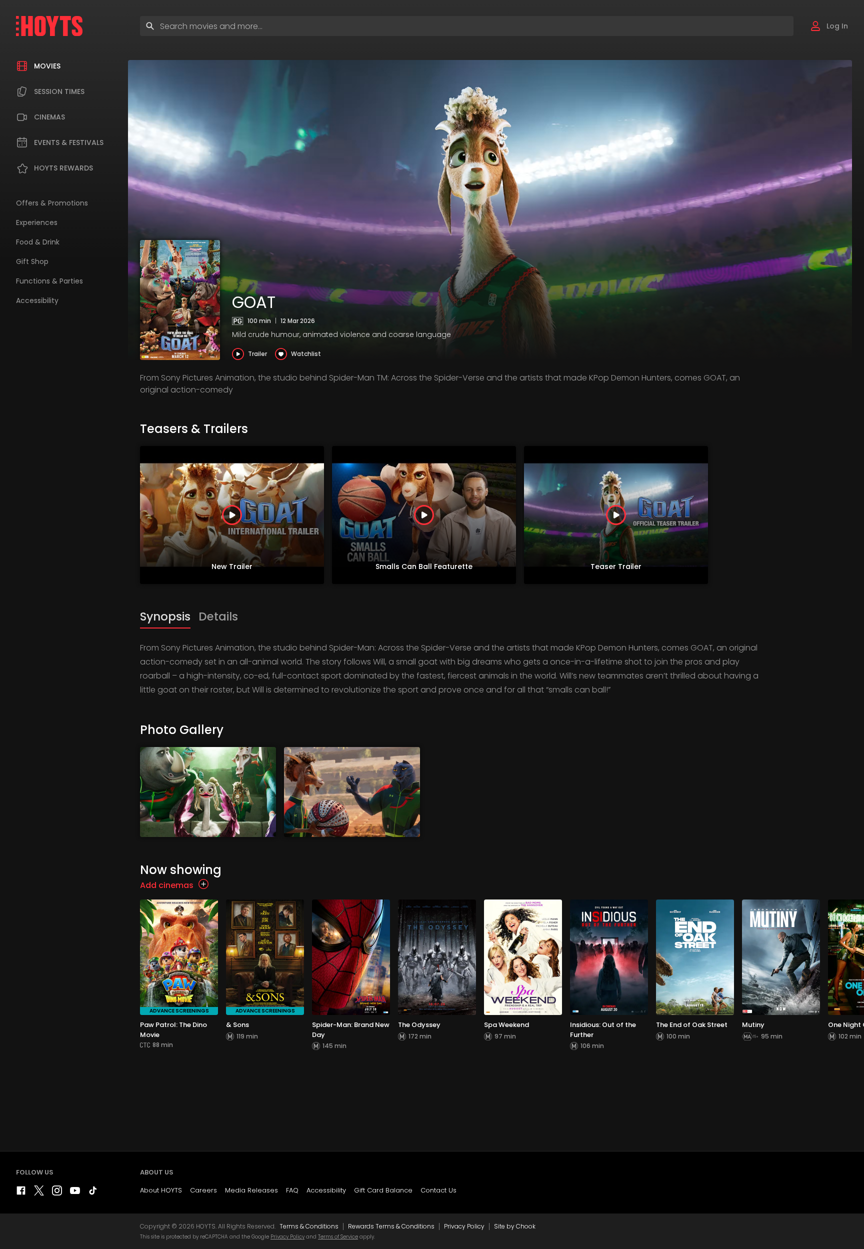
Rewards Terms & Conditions (391, 1226)
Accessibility (326, 1190)
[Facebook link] (21, 1192)
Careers (203, 1190)
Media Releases (251, 1190)
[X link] (39, 1192)
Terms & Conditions (309, 1226)
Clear (777, 26)
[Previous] (150, 515)
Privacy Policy (464, 1226)
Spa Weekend (506, 1025)
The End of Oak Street (692, 1025)
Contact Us (438, 1190)
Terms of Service (338, 1236)
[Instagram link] (57, 1192)
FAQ (292, 1190)
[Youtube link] (75, 1192)
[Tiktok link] (93, 1192)
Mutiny (753, 1025)
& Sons (237, 1025)
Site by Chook (515, 1226)
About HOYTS (161, 1190)
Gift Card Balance (383, 1190)
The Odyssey (419, 1025)
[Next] (854, 515)
